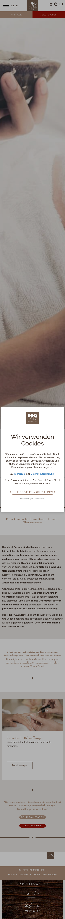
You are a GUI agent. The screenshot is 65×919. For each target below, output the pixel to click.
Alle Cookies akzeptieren (32, 492)
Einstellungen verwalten (32, 498)
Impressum (20, 473)
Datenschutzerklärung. (42, 473)
